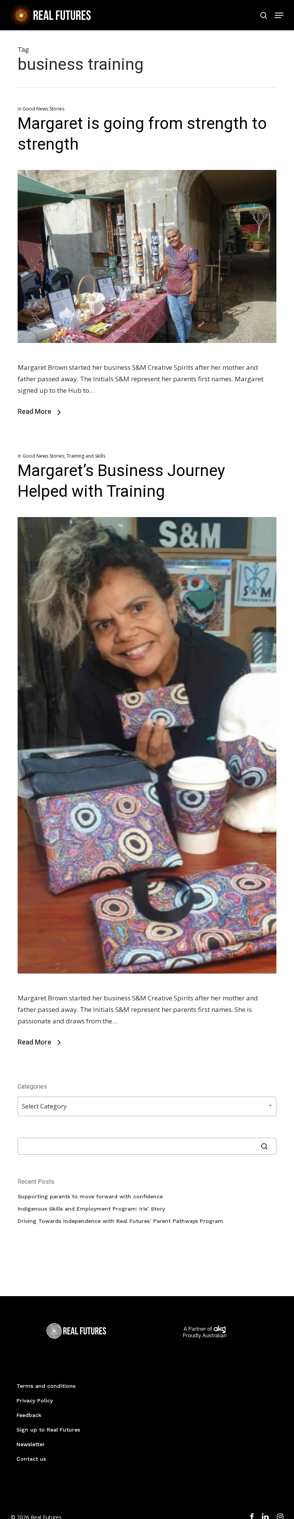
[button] (279, 15)
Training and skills (86, 456)
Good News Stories (43, 108)
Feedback (28, 1415)
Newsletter (30, 1444)
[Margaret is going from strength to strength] (147, 355)
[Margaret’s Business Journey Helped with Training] (147, 986)
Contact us (31, 1459)
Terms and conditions (45, 1386)
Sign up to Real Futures (48, 1430)
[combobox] (147, 1106)
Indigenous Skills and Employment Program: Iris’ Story (91, 1209)
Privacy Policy (34, 1400)
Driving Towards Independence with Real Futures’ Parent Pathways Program (120, 1221)
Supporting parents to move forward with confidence (90, 1196)
